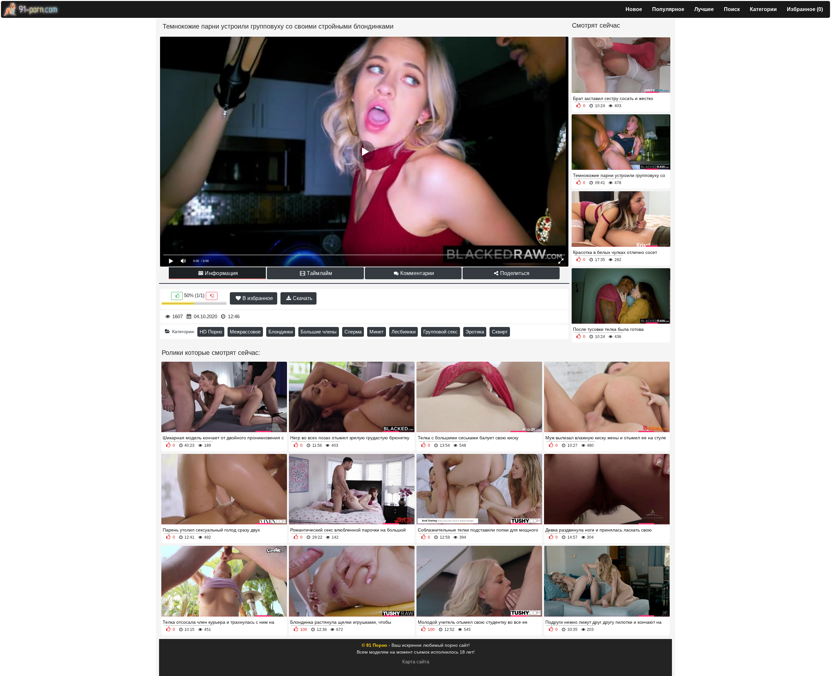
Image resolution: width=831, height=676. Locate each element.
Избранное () (805, 9)
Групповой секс (440, 331)
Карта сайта (415, 661)
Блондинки (280, 331)
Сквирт (500, 331)
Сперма (353, 331)
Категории (763, 9)
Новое (634, 9)
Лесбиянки (403, 331)
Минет (376, 331)
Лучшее (704, 9)
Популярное (668, 9)
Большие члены (319, 331)
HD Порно (211, 331)
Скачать (301, 298)
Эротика (474, 331)
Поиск (732, 9)
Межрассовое (245, 331)
